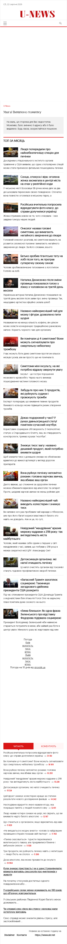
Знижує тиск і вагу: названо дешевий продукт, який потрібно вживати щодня (41, 449)
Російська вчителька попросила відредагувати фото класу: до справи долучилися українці (40, 208)
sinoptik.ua (39, 667)
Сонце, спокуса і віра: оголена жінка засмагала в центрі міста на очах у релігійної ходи (40, 180)
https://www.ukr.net (45, 935)
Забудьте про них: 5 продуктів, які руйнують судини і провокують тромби (40, 393)
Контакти (22, 935)
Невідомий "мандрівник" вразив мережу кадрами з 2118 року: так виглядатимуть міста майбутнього (33, 533)
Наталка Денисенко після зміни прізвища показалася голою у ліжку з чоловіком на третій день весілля (33, 285)
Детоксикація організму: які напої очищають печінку (38, 560)
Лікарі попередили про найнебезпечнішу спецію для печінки (39, 152)
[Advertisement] (33, 62)
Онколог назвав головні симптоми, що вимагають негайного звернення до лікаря (40, 232)
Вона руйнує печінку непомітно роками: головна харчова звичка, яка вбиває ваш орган (41, 476)
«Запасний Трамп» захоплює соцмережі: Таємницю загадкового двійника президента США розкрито (30, 585)
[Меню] (5, 23)
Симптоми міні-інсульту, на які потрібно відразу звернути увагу (41, 367)
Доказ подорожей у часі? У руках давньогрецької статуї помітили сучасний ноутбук (38, 421)
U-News (6, 106)
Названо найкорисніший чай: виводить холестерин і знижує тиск (40, 504)
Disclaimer (9, 935)
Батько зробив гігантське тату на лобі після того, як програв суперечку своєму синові (41, 259)
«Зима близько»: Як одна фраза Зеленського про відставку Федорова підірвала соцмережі (40, 614)
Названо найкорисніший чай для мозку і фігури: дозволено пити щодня (41, 314)
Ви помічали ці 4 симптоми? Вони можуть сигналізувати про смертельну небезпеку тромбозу (33, 344)
